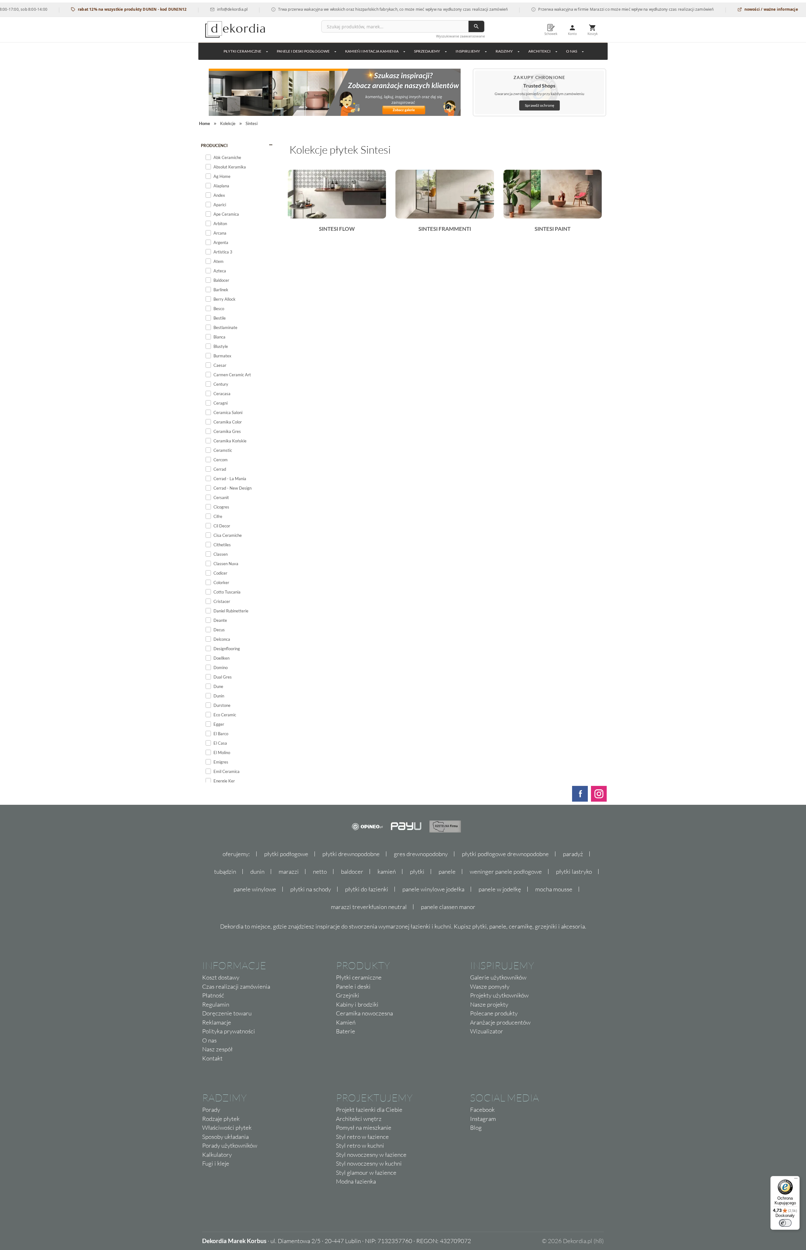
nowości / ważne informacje (743, 9)
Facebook (482, 1109)
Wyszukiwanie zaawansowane (460, 36)
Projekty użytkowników (499, 995)
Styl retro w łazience (362, 1136)
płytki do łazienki (366, 889)
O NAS (571, 51)
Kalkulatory (217, 1154)
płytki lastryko (574, 871)
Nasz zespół (217, 1049)
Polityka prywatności (228, 1031)
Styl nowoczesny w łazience (371, 1154)
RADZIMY (504, 51)
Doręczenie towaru (227, 1013)
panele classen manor (448, 907)
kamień (386, 871)
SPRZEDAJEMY (427, 51)
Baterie (345, 1031)
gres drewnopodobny (421, 854)
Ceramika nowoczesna (364, 1013)
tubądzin (225, 871)
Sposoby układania (225, 1136)
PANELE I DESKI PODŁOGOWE (303, 51)
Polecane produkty (494, 1013)
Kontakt (212, 1058)
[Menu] (796, 1180)
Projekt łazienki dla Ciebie (369, 1109)
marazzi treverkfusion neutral (369, 907)
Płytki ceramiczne (242, 51)
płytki (417, 871)
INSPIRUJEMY (468, 51)
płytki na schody (310, 889)
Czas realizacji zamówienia (236, 986)
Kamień (345, 1022)
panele (447, 871)
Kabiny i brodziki (357, 1004)
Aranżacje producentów (500, 1022)
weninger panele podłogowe (506, 871)
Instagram (483, 1118)
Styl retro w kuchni (360, 1145)
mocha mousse (553, 889)
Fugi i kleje (215, 1163)
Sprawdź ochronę (539, 105)
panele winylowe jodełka (433, 889)
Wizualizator (486, 1031)
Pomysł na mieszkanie (363, 1127)
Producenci (214, 145)
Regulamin (215, 1004)
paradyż (573, 854)
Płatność (213, 995)
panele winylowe (255, 889)
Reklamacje (216, 1022)
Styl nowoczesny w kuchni (369, 1163)
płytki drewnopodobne (351, 854)
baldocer (352, 871)
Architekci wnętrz (359, 1118)
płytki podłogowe (286, 854)
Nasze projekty (489, 1004)
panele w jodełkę (500, 889)
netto (320, 871)
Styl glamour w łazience (366, 1172)
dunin (257, 871)
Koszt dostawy (220, 977)
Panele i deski (353, 986)
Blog (476, 1127)
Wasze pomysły (489, 986)
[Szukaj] (476, 26)
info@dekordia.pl (204, 9)
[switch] (785, 1223)
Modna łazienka (356, 1181)
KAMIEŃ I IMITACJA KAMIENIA (372, 51)
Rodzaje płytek (221, 1118)
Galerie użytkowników (498, 977)
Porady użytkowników (229, 1145)
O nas (209, 1040)
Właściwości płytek (227, 1127)
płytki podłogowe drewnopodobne (505, 854)
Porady (211, 1109)
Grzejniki (347, 995)
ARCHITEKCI (539, 51)
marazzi (289, 871)
